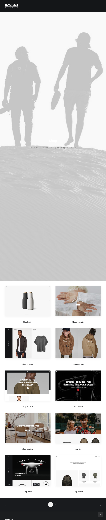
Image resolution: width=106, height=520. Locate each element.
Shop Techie (78, 407)
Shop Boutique (78, 364)
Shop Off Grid (28, 407)
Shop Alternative (78, 322)
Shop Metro (27, 492)
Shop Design (27, 322)
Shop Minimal (78, 492)
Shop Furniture (27, 449)
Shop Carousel (27, 364)
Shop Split (78, 449)
